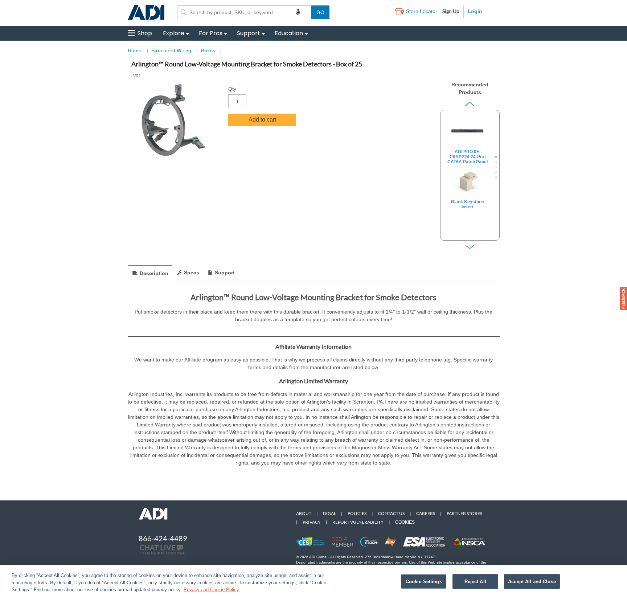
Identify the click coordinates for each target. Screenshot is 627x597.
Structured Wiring (172, 50)
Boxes (209, 50)
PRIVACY (312, 522)
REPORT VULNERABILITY (358, 522)
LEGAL (329, 513)
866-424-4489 (163, 538)
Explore (173, 33)
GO (320, 12)
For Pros (210, 33)
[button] (623, 298)
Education (289, 33)
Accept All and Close (532, 581)
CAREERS (425, 513)
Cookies (405, 522)
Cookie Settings (424, 581)
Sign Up (450, 11)
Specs (191, 272)
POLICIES (357, 513)
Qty (232, 88)
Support (248, 33)
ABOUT (303, 513)
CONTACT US (391, 513)
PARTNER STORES (464, 513)
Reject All (475, 581)
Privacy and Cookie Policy (211, 589)
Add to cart (262, 119)
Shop (145, 33)
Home (135, 50)
